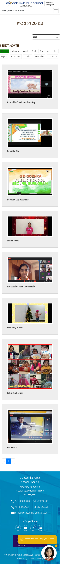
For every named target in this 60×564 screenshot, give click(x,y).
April (34, 51)
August (4, 56)
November (39, 56)
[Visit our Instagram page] (33, 528)
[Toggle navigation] (56, 10)
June (49, 51)
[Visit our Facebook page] (18, 528)
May (41, 51)
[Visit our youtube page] (25, 528)
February (15, 51)
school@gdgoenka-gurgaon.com (31, 512)
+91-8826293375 (40, 506)
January (4, 51)
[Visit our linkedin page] (40, 528)
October (27, 56)
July (55, 51)
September (16, 56)
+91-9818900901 (40, 501)
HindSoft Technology (36, 559)
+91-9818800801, (23, 501)
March (25, 51)
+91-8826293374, (23, 506)
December (52, 56)
